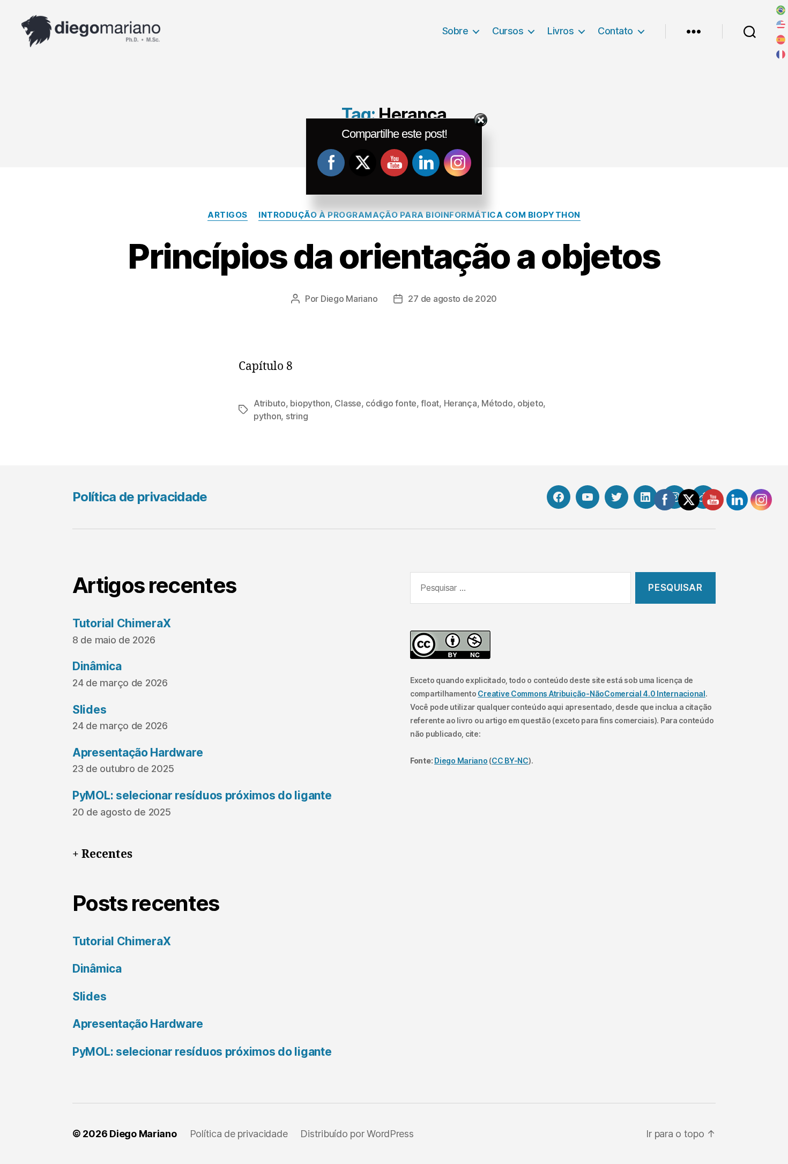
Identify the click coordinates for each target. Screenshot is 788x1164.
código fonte (391, 403)
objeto (530, 403)
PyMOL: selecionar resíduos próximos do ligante (202, 795)
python (267, 416)
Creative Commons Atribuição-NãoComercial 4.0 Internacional (591, 693)
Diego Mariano (349, 298)
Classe (347, 403)
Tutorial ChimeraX (121, 623)
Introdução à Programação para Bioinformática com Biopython (419, 215)
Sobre (455, 30)
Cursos (507, 30)
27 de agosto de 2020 (452, 298)
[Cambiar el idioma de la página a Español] (781, 40)
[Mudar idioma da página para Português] (781, 10)
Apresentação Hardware (137, 752)
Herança (460, 403)
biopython (310, 403)
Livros (560, 30)
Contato (615, 30)
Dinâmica (97, 666)
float (430, 403)
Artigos (227, 215)
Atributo (270, 403)
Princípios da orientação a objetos (394, 256)
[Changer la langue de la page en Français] (781, 55)
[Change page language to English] (781, 25)
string (297, 416)
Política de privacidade (139, 497)
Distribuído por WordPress (356, 1133)
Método (496, 403)
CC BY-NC (510, 760)
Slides (89, 709)
